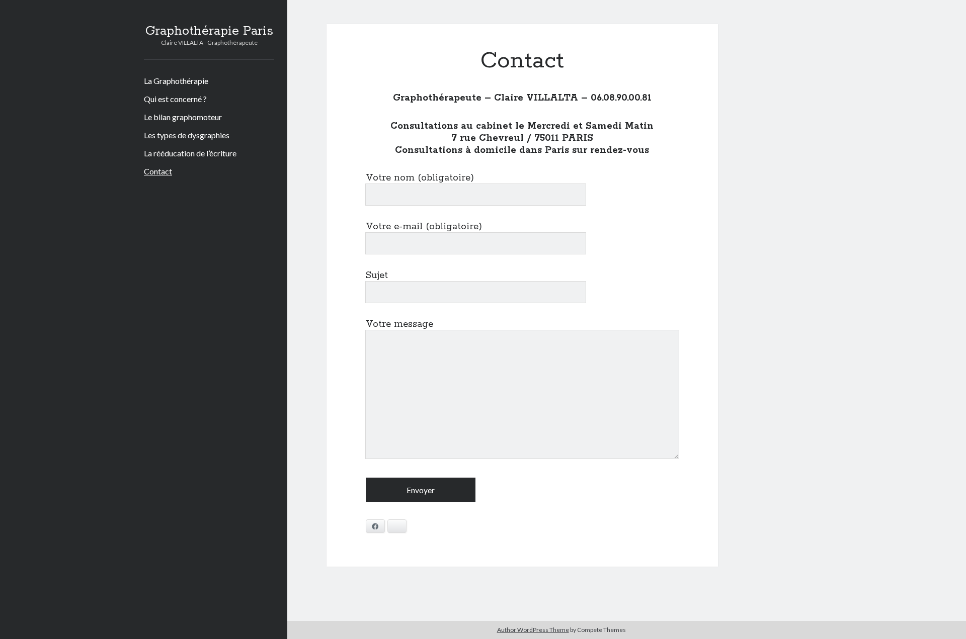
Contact (158, 171)
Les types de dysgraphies (186, 135)
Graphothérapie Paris (209, 31)
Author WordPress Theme (533, 629)
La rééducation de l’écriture (190, 153)
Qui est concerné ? (175, 99)
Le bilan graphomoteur (183, 117)
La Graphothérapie (176, 80)
